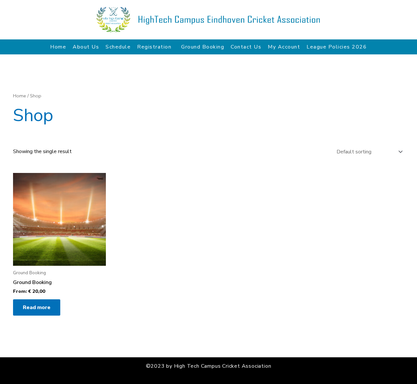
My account (284, 47)
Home (58, 47)
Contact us (246, 47)
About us (86, 47)
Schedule (118, 47)
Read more (36, 307)
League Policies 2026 (337, 47)
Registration (154, 47)
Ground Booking (202, 47)
